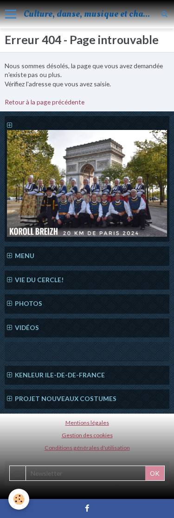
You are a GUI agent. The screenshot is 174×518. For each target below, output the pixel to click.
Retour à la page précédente (44, 102)
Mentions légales (87, 422)
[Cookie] (18, 499)
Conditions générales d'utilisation (87, 447)
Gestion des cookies (87, 435)
